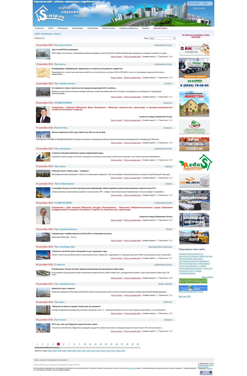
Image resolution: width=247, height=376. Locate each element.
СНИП (50, 28)
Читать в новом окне (132, 57)
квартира (183, 263)
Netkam (210, 368)
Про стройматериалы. (65, 229)
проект (203, 266)
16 (117, 344)
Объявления (92, 28)
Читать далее (116, 57)
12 (95, 344)
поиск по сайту (199, 8)
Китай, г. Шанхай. (165, 284)
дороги (182, 258)
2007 (64, 351)
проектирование (187, 268)
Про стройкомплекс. (65, 83)
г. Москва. (168, 166)
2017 (113, 351)
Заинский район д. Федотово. (160, 247)
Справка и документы (128, 28)
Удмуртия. (168, 320)
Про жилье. (60, 64)
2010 (79, 351)
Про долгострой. (63, 45)
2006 (60, 351)
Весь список (207, 277)
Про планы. (60, 319)
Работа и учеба (108, 28)
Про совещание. (62, 148)
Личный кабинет (160, 28)
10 (85, 344)
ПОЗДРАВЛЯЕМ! (63, 102)
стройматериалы (187, 273)
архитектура (185, 256)
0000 (50, 351)
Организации (77, 28)
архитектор (197, 254)
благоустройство (199, 256)
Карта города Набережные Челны (191, 291)
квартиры (192, 263)
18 (127, 344)
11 (90, 344)
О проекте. (59, 264)
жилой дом (191, 258)
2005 (55, 351)
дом (210, 256)
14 (106, 344)
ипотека (195, 261)
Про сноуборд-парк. (64, 246)
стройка (198, 271)
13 (101, 344)
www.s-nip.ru (130, 368)
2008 (69, 351)
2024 (123, 351)
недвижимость (193, 266)
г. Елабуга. (168, 83)
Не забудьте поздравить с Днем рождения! (195, 36)
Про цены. (59, 302)
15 (111, 344)
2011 (84, 351)
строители (207, 268)
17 (122, 344)
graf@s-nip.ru (208, 365)
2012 (89, 351)
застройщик (184, 261)
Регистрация (194, 3)
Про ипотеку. (61, 127)
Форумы (145, 28)
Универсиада (185, 254)
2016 (108, 351)
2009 (74, 351)
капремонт (204, 261)
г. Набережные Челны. (163, 45)
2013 (93, 351)
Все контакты (203, 367)
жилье (200, 258)
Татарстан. (167, 103)
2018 (118, 351)
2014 (98, 351)
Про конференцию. (64, 183)
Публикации (62, 28)
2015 (103, 351)
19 (133, 344)
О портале (39, 28)
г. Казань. (168, 184)
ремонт (198, 268)
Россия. (169, 229)
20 (138, 344)
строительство (186, 271)
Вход (205, 3)
